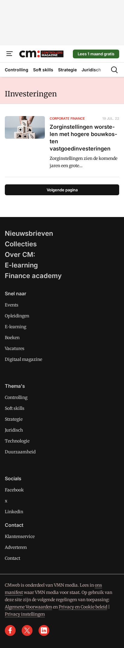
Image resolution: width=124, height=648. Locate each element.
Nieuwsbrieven (29, 233)
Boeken (12, 337)
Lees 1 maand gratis (96, 53)
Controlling (16, 397)
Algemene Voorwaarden (28, 607)
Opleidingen (17, 316)
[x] (27, 630)
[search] (114, 69)
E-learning (21, 265)
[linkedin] (44, 630)
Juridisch (14, 430)
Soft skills (14, 408)
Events (11, 305)
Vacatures (14, 348)
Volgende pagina (62, 189)
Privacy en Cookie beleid (83, 607)
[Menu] (9, 54)
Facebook (14, 490)
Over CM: (20, 254)
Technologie (17, 441)
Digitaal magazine (23, 359)
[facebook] (10, 630)
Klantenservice (20, 536)
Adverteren (16, 547)
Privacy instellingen (25, 614)
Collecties (21, 244)
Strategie (14, 419)
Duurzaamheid (20, 452)
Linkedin (14, 511)
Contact (12, 558)
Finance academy (33, 276)
